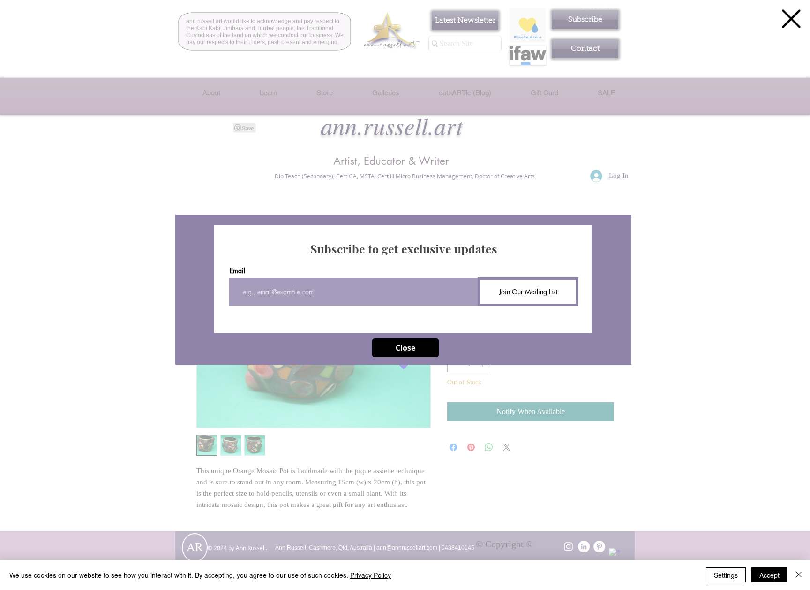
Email (237, 271)
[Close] (798, 574)
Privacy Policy (370, 575)
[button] (791, 18)
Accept (769, 575)
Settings (726, 575)
